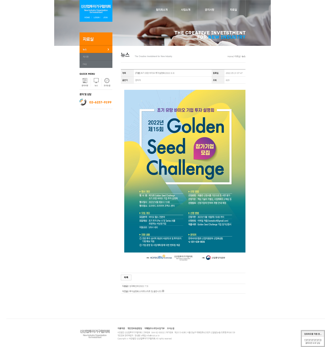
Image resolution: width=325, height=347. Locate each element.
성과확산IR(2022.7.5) (138, 286)
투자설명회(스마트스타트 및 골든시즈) (145, 291)
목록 (126, 277)
